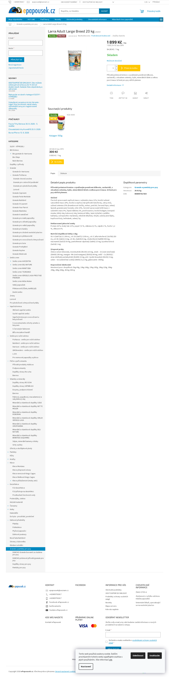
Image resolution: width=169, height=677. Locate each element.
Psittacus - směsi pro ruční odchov (26, 339)
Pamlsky (13, 452)
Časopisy (13, 506)
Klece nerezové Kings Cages (24, 473)
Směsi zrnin (14, 257)
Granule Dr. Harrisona (21, 171)
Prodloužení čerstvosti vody (24, 495)
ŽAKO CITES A (141, 592)
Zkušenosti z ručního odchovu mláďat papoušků (148, 597)
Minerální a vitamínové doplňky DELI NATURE (27, 430)
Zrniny (12, 295)
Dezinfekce (14, 484)
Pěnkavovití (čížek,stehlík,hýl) (24, 288)
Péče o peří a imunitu (18, 361)
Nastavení (86, 666)
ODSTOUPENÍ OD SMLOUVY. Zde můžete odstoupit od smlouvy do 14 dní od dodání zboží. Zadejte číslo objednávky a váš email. (25, 86)
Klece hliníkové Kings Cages (24, 477)
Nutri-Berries (18, 161)
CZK (146, 2)
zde (110, 659)
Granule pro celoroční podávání (25, 182)
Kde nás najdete (112, 609)
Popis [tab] (53, 173)
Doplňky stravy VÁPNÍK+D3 (23, 386)
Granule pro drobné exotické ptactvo (27, 232)
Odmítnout (138, 655)
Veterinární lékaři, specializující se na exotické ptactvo (148, 604)
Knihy (12, 509)
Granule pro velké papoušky (24, 225)
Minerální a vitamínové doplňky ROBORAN (25, 413)
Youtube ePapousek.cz (58, 610)
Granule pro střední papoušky (24, 221)
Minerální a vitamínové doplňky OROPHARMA (25, 425)
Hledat (104, 11)
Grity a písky (17, 445)
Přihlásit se (16, 59)
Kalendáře (14, 513)
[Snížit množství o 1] (116, 69)
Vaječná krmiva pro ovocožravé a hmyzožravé (26, 318)
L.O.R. (15, 354)
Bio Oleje (16, 157)
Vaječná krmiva (16, 306)
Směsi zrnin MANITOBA (22, 268)
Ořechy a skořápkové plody (21, 448)
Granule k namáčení (20, 214)
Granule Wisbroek (20, 254)
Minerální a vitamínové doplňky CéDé (27, 402)
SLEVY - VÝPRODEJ (17, 146)
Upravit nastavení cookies (65, 671)
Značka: (118, 35)
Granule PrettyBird (20, 247)
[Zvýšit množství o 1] (116, 66)
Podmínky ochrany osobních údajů (117, 598)
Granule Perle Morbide (21, 196)
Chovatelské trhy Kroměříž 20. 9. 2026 (24, 129)
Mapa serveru (111, 606)
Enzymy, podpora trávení (23, 389)
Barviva (15, 375)
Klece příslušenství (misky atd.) (25, 480)
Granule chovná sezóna (22, 178)
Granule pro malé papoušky (23, 218)
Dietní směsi (17, 292)
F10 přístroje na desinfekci (23, 491)
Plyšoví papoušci (19, 531)
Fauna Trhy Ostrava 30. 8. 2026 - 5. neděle (23, 125)
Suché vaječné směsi (21, 313)
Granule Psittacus (20, 175)
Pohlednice (17, 527)
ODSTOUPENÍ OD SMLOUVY (92, 2)
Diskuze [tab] (64, 173)
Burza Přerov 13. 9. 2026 (19, 133)
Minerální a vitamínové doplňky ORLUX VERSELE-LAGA (28, 419)
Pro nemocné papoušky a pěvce (25, 357)
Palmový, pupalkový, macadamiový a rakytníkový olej (27, 398)
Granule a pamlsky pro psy (20, 549)
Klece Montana (18, 466)
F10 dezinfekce (19, 488)
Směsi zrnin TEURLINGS (22, 272)
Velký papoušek (19, 285)
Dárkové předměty (17, 520)
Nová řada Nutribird (17, 538)
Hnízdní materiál (16, 502)
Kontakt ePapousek (53, 622)
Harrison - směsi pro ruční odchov (26, 347)
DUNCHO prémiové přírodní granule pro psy (28, 559)
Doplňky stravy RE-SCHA (22, 382)
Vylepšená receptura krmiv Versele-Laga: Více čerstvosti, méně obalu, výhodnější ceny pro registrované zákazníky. (24, 105)
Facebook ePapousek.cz (59, 602)
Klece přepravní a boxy (22, 470)
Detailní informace (114, 85)
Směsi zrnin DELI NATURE (22, 264)
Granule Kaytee (19, 250)
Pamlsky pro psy (19, 567)
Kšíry (12, 455)
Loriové (16, 189)
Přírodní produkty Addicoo (23, 364)
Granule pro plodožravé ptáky (25, 186)
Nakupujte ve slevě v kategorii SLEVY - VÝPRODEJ (25, 95)
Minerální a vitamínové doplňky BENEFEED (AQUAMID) (25, 436)
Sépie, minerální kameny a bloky (25, 441)
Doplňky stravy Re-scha (22, 372)
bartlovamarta (55, 606)
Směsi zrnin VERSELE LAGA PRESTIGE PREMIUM (27, 276)
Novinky (109, 602)
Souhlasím (154, 655)
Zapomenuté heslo (16, 68)
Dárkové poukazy (19, 534)
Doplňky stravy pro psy (22, 564)
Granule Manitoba (19, 211)
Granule (13, 168)
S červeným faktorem (21, 329)
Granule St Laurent (20, 204)
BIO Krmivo (14, 150)
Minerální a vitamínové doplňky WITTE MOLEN (28, 407)
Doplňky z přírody (17, 164)
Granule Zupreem (19, 193)
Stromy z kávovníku (18, 541)
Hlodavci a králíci (16, 545)
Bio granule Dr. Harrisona (22, 153)
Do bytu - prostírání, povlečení (22, 516)
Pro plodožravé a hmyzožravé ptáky (24, 303)
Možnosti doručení (114, 61)
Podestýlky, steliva (17, 498)
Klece (12, 462)
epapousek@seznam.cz (59, 590)
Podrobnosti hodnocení (100, 36)
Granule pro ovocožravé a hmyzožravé (28, 239)
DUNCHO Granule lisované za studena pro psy (27, 553)
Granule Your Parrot (20, 207)
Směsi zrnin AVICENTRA (22, 261)
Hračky (12, 459)
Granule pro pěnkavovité (22, 236)
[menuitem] (15, 19)
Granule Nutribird (19, 200)
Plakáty (15, 523)
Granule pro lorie (19, 243)
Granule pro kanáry (20, 229)
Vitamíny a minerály (17, 379)
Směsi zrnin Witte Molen (22, 281)
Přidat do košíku (130, 68)
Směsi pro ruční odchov (19, 336)
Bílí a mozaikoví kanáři (21, 332)
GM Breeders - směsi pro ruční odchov (28, 350)
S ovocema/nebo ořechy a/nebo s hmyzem (26, 324)
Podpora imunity (19, 368)
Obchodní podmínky (69, 2)
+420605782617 (55, 594)
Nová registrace (15, 65)
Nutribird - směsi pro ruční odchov (26, 343)
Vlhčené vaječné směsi (22, 310)
